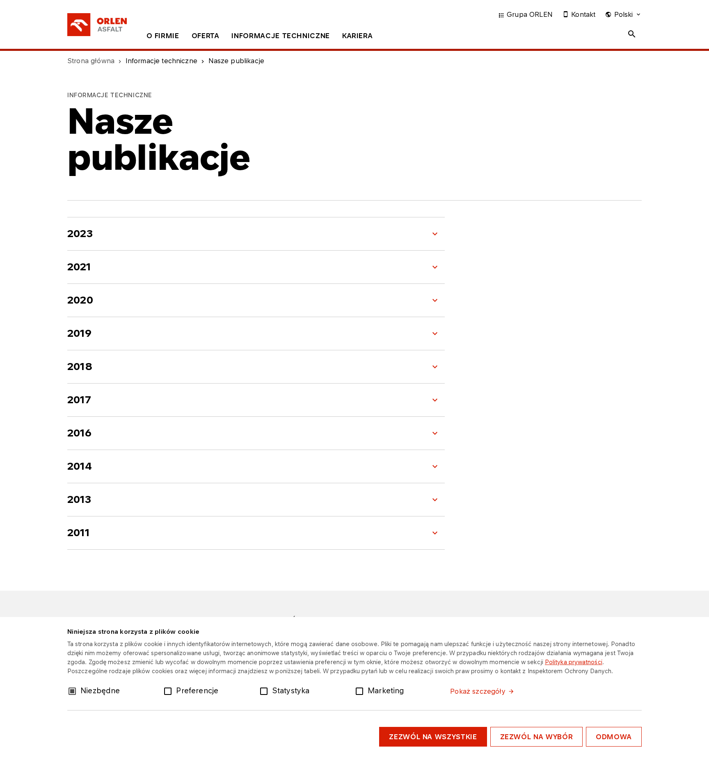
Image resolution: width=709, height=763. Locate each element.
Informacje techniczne (280, 36)
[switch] (169, 690)
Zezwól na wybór (536, 737)
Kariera (357, 36)
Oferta (206, 36)
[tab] (162, 37)
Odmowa (614, 737)
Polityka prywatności (573, 661)
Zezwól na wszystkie (433, 737)
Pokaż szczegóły (477, 691)
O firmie (162, 36)
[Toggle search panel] (632, 34)
